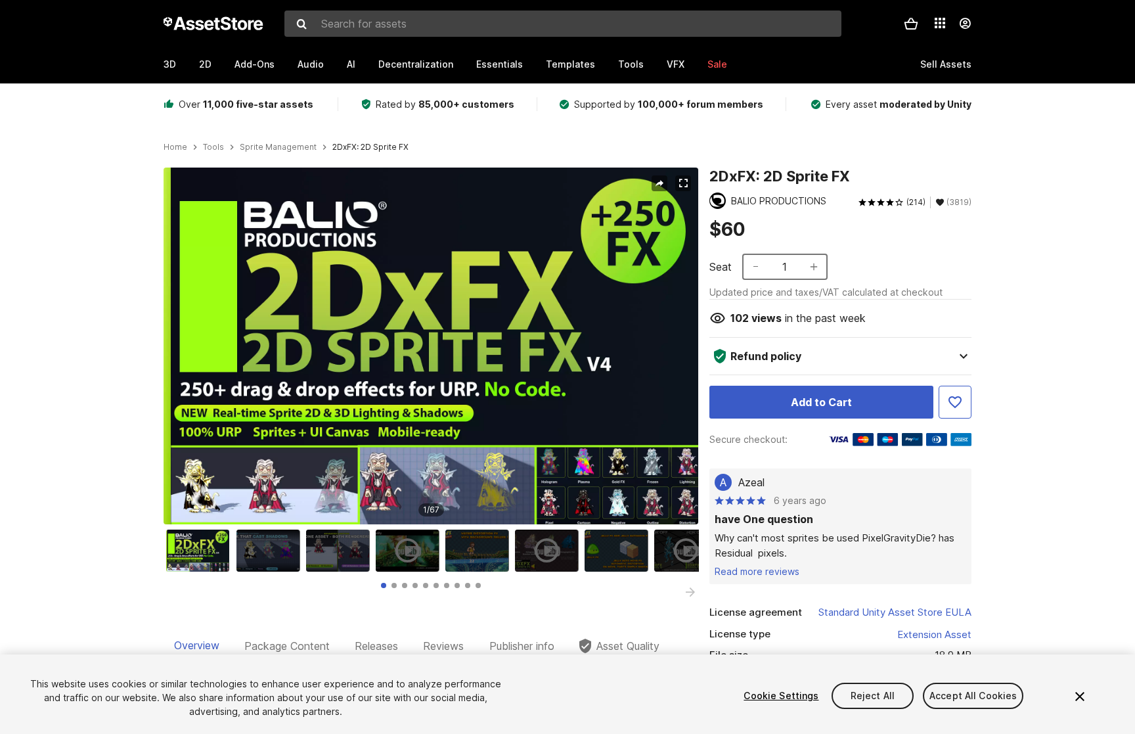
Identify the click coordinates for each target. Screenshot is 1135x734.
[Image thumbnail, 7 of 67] (619, 551)
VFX (675, 64)
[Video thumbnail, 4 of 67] (410, 551)
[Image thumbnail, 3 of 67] (341, 551)
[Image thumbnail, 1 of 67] (201, 551)
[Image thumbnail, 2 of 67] (271, 551)
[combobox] (562, 24)
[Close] (1080, 696)
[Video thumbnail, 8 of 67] (689, 551)
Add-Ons (254, 64)
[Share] (659, 183)
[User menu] (964, 23)
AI (351, 64)
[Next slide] (690, 592)
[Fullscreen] (683, 183)
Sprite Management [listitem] (278, 147)
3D (170, 64)
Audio (311, 64)
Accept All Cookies (973, 695)
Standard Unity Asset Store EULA (894, 612)
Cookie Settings (781, 695)
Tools (631, 64)
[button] (911, 24)
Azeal (751, 482)
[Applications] (940, 23)
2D (205, 64)
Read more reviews (757, 571)
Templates (570, 64)
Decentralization (415, 64)
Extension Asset (934, 634)
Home (175, 147)
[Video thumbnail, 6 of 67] (550, 551)
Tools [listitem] (213, 147)
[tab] (383, 585)
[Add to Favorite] (955, 402)
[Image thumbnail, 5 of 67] (480, 551)
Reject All (873, 695)
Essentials (499, 64)
